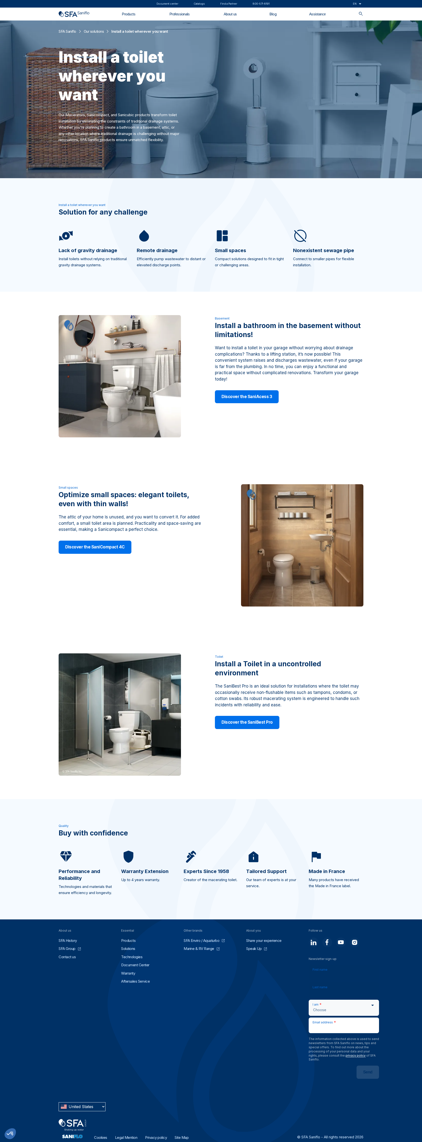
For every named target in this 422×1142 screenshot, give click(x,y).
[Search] (360, 14)
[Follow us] (313, 942)
